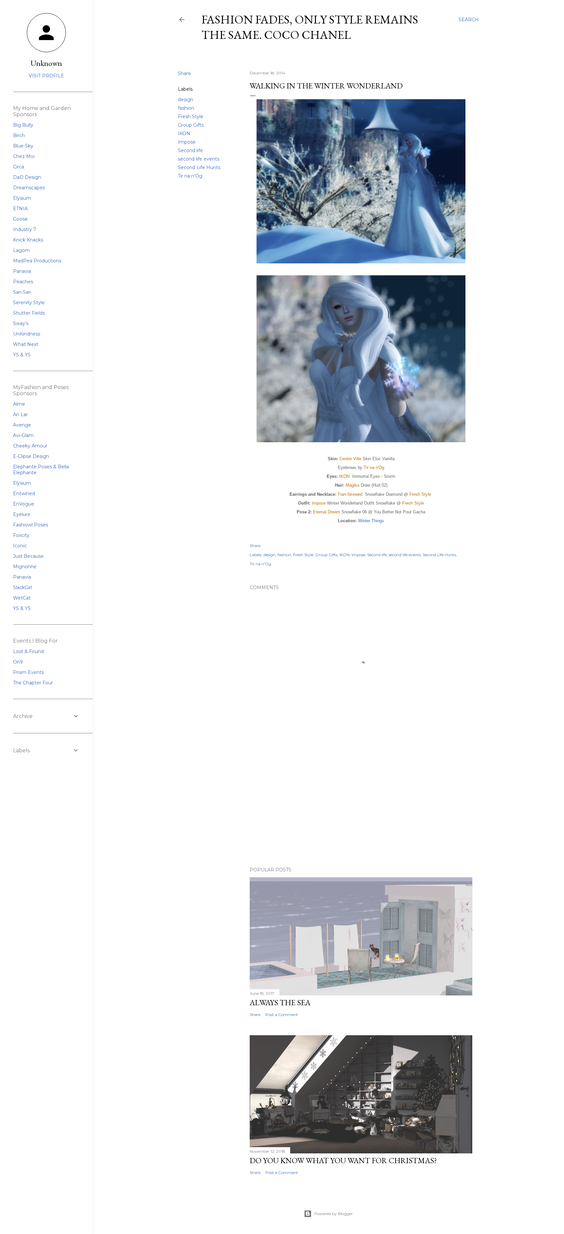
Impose (187, 142)
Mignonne (25, 567)
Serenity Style (29, 302)
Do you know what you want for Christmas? (343, 1160)
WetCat (22, 598)
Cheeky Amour (30, 446)
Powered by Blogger (333, 1213)
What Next (25, 344)
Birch (19, 135)
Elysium (22, 198)
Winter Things (371, 520)
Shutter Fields (29, 313)
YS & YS (22, 355)
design (185, 99)
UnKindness (26, 334)
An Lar (20, 414)
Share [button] (184, 73)
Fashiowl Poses (30, 525)
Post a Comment (281, 1014)
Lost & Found (28, 651)
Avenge (22, 425)
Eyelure (21, 514)
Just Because (28, 556)
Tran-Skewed (349, 494)
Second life (190, 150)
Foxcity (21, 535)
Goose (20, 219)
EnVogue (23, 504)
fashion (186, 108)
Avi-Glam (23, 435)
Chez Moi (24, 156)
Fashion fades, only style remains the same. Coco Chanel (309, 27)
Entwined (24, 493)
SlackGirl (22, 587)
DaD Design (27, 177)
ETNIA (20, 208)
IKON (184, 133)
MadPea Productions (37, 261)
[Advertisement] (361, 805)
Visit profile (46, 76)
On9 (18, 662)
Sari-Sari (22, 292)
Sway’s (20, 323)
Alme (19, 404)
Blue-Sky (23, 146)
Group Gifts (191, 125)
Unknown (46, 63)
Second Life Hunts (199, 167)
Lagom (21, 250)
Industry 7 (24, 229)
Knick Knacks (28, 240)
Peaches (23, 282)
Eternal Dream (326, 511)
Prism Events (28, 672)
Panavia (22, 271)
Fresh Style (190, 116)
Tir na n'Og (190, 176)
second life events (198, 159)
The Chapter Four (33, 683)
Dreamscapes (29, 188)
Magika (352, 485)
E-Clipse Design (31, 456)
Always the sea (280, 1002)
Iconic (20, 546)
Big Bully (23, 125)
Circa (18, 167)
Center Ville (350, 458)
